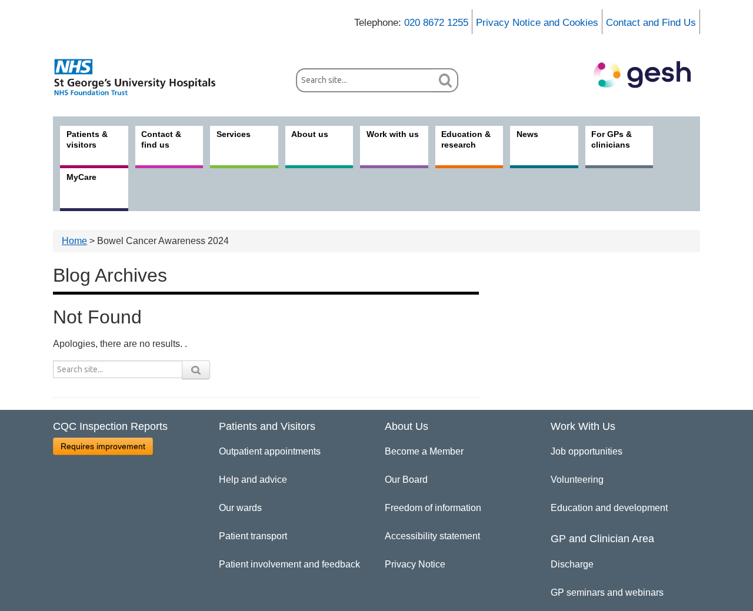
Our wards (240, 508)
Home (74, 241)
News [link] (527, 134)
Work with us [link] (392, 134)
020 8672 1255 (436, 22)
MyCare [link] (81, 177)
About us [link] (309, 134)
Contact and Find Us (651, 22)
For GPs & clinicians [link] (611, 139)
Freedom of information (433, 508)
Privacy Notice (415, 564)
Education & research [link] (466, 139)
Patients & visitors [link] (87, 139)
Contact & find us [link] (161, 139)
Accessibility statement (432, 536)
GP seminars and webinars (607, 592)
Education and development (609, 508)
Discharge (572, 564)
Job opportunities (586, 451)
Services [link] (233, 134)
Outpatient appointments (270, 451)
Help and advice (253, 480)
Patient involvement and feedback (289, 564)
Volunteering (577, 480)
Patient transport (253, 536)
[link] (141, 77)
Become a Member (424, 451)
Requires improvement (103, 446)
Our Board (406, 480)
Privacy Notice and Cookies (537, 22)
